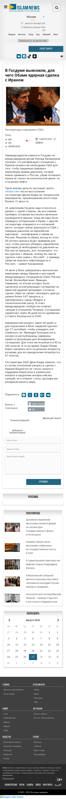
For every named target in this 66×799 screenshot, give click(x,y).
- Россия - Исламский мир (43, 718)
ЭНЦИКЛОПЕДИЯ (11, 785)
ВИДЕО (38, 785)
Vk (33, 409)
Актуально (37, 709)
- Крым (36, 694)
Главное (6, 685)
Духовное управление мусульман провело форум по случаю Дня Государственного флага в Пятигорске (41, 527)
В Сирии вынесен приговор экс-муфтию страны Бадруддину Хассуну (43, 564)
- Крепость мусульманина (13, 690)
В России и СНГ (39, 685)
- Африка (6, 726)
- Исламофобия (39, 754)
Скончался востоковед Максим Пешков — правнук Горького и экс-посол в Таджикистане (43, 598)
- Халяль (6, 758)
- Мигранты (7, 754)
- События (37, 746)
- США (5, 730)
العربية (57, 785)
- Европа (6, 722)
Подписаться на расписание (33, 40)
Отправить (43, 482)
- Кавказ (36, 690)
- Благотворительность (12, 742)
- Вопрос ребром (40, 714)
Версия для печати (52, 418)
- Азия (5, 714)
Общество (7, 737)
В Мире (5, 709)
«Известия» (12, 191)
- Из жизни (7, 750)
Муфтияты (47, 785)
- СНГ (35, 702)
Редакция (8, 778)
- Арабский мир (9, 718)
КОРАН (21, 785)
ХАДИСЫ (30, 785)
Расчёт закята (46, 49)
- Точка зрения (8, 694)
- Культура (37, 742)
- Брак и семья (39, 750)
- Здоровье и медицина (12, 746)
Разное (36, 737)
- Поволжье (37, 698)
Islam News (38, 403)
